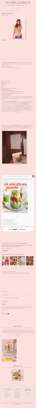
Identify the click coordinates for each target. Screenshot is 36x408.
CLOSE (33, 176)
